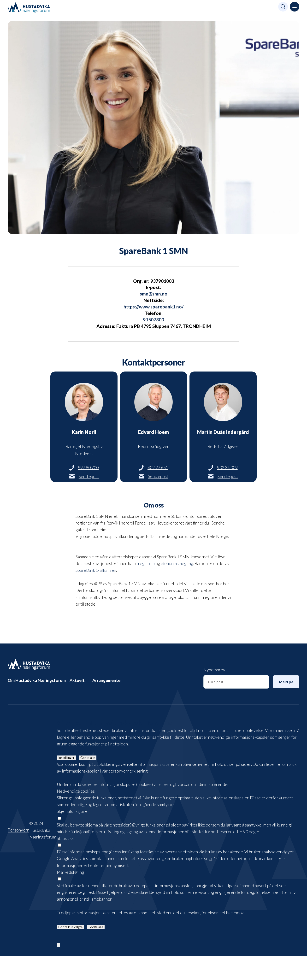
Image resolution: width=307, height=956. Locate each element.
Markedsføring (70, 872)
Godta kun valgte (70, 927)
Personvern (18, 830)
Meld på (286, 681)
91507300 (153, 319)
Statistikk (65, 838)
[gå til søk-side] (283, 7)
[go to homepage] (29, 664)
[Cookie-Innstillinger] (58, 945)
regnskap (146, 563)
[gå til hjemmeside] (29, 7)
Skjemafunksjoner (73, 811)
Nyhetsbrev (214, 669)
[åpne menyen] (294, 7)
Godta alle (87, 758)
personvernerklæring (128, 770)
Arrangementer (107, 680)
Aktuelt (77, 680)
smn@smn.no (153, 293)
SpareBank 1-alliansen (96, 570)
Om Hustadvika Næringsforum (37, 680)
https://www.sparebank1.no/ (153, 306)
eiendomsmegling (177, 563)
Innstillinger (66, 758)
